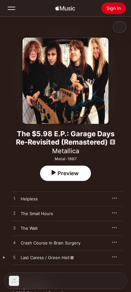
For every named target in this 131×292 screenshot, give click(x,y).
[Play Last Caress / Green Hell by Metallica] (14, 257)
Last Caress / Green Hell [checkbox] (45, 257)
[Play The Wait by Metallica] (14, 228)
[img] (65, 8)
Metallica (65, 151)
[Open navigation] (11, 8)
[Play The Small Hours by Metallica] (14, 213)
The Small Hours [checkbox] (37, 213)
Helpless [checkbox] (29, 198)
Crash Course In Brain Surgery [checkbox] (50, 242)
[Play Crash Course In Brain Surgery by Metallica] (14, 243)
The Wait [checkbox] (29, 228)
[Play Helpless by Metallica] (14, 199)
